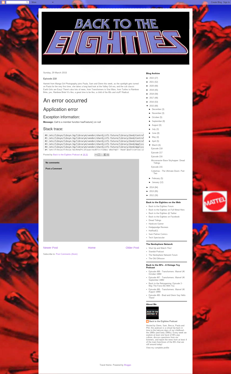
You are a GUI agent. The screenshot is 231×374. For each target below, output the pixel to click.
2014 (151, 187)
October (156, 117)
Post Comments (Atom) (66, 254)
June (154, 133)
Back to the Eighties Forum (161, 206)
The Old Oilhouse (157, 258)
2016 (151, 102)
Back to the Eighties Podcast (163, 321)
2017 (151, 98)
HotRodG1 (153, 230)
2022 (151, 78)
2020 (151, 86)
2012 (151, 195)
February (156, 178)
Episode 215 (156, 167)
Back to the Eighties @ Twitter (162, 213)
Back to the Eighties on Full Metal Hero (166, 210)
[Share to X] (102, 154)
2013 (151, 191)
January (156, 182)
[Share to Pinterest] (108, 154)
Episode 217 (156, 152)
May (154, 137)
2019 (151, 90)
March (155, 145)
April (154, 141)
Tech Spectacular (157, 237)
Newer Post (50, 247)
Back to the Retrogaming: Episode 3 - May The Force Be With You (166, 284)
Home (92, 247)
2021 (151, 82)
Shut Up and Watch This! (160, 248)
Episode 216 (156, 156)
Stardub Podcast (156, 251)
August (155, 125)
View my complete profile (157, 348)
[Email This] (96, 154)
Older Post (132, 247)
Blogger (127, 365)
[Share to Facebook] (105, 154)
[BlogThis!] (99, 154)
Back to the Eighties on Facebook (164, 217)
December (157, 109)
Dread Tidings (155, 220)
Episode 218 (156, 148)
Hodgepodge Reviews (158, 227)
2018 (151, 94)
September (157, 121)
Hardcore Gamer (156, 224)
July (154, 129)
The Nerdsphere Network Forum (163, 255)
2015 (151, 106)
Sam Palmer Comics (158, 234)
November (157, 113)
